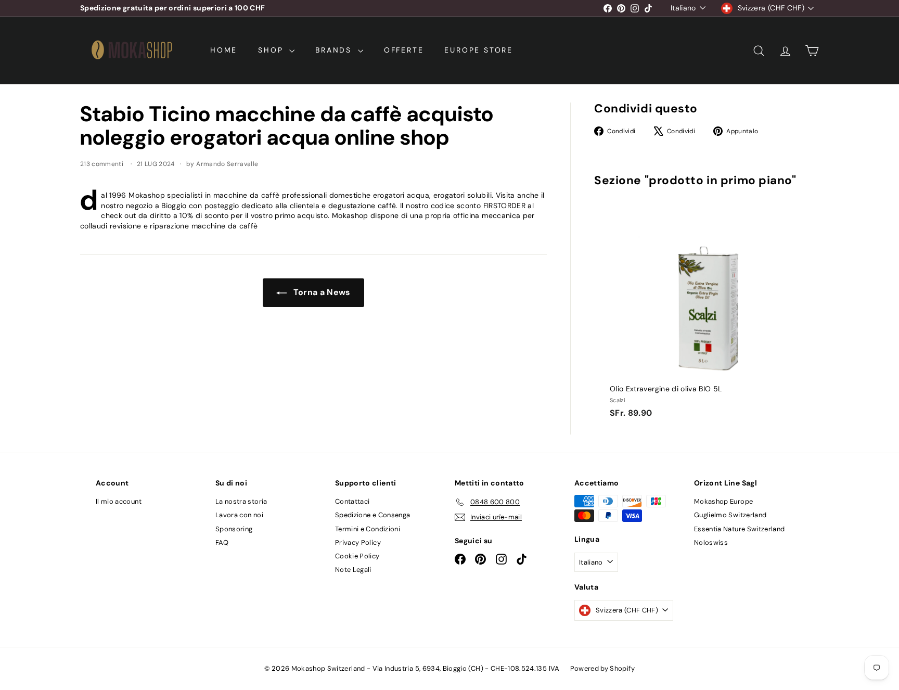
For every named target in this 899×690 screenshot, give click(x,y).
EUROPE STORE (478, 50)
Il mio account (119, 501)
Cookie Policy (357, 556)
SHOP (272, 50)
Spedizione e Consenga (372, 514)
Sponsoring (234, 529)
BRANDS (335, 50)
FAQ (221, 542)
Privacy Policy (358, 542)
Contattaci (352, 501)
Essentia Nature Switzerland (739, 529)
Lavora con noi (239, 514)
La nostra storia (241, 501)
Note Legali (353, 569)
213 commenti (102, 164)
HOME (223, 50)
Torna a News (321, 292)
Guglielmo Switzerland (730, 514)
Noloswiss (711, 542)
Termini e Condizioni (367, 529)
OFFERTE (404, 50)
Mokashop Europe (723, 501)
